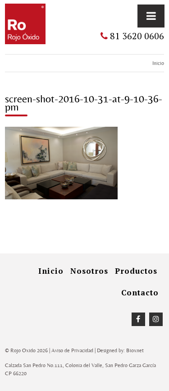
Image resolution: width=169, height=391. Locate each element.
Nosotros (89, 271)
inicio (51, 271)
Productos (136, 271)
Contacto (140, 292)
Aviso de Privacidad (72, 350)
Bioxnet (135, 350)
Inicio (158, 63)
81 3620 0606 (136, 36)
